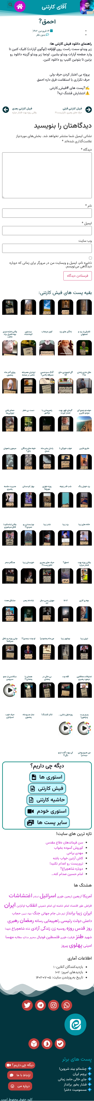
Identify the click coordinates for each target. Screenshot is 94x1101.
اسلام (36, 897)
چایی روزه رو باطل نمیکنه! (9, 640)
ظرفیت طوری (67, 937)
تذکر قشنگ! (47, 715)
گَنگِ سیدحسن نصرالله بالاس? (47, 373)
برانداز (70, 913)
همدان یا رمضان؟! (28, 678)
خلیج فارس (84, 448)
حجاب (16, 913)
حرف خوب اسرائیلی (9, 716)
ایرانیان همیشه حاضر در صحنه (28, 373)
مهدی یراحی (75, 853)
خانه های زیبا (84, 524)
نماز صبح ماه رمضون (28, 716)
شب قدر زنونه (65, 486)
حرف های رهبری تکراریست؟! (47, 564)
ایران (10, 905)
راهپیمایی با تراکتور (47, 412)
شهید (88, 937)
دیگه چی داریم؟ (47, 766)
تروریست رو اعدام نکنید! (66, 863)
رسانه (39, 921)
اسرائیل (48, 895)
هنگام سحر (10, 562)
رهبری (13, 921)
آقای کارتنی (54, 7)
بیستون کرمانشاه (28, 333)
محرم (33, 937)
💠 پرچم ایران (82, 1074)
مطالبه (18, 937)
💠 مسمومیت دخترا (78, 1090)
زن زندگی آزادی (43, 928)
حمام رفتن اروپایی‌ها (9, 412)
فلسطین (52, 937)
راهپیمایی (52, 921)
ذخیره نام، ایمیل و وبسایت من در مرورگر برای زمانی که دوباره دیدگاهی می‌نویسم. (50, 264)
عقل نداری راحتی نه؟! (84, 373)
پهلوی (75, 945)
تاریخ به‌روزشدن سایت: (67, 977)
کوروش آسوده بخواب (68, 848)
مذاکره (26, 937)
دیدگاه (86, 149)
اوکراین (21, 905)
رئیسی (66, 920)
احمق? (47, 22)
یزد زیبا (66, 524)
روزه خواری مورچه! (47, 488)
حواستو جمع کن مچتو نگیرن (84, 412)
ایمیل (87, 223)
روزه (70, 928)
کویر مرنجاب (47, 332)
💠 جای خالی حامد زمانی (75, 1079)
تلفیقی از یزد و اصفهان (84, 333)
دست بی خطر (28, 410)
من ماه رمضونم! (47, 638)
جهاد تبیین (26, 914)
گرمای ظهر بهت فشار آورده (65, 412)
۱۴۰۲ (66, 600)
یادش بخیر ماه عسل (47, 450)
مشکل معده (10, 600)
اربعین (77, 896)
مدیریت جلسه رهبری (10, 488)
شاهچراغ (18, 929)
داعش (87, 921)
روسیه (61, 929)
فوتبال (41, 937)
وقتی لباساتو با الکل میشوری (9, 526)
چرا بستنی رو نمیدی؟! (28, 526)
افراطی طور (85, 905)
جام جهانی (48, 913)
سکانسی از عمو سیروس (10, 678)
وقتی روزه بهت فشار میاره (84, 564)
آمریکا (87, 896)
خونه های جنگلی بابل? (28, 450)
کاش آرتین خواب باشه (68, 858)
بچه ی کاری (84, 600)
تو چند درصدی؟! (28, 638)
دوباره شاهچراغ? (71, 869)
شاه (28, 928)
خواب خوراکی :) (65, 448)
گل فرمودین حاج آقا (66, 373)
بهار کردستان (28, 486)
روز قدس (83, 928)
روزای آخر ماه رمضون (10, 373)
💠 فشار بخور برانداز (78, 1084)
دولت (77, 921)
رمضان (27, 920)
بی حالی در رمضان (47, 678)
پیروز (64, 946)
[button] (10, 4)
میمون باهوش (9, 448)
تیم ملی (60, 913)
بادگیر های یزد (65, 332)
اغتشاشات (20, 895)
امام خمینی (45, 905)
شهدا (8, 929)
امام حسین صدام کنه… (67, 874)
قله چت (65, 676)
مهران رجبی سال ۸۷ (47, 602)
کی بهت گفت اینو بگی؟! (65, 754)
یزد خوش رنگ (84, 486)
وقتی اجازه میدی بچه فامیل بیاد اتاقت (10, 334)
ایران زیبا (84, 638)
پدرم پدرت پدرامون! (84, 716)
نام (88, 206)
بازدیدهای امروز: (71, 972)
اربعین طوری (64, 896)
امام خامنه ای (61, 905)
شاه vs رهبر (28, 600)
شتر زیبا (47, 524)
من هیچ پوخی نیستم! (84, 754)
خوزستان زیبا (28, 562)
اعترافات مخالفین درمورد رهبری (84, 678)
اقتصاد (74, 905)
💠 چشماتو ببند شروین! (75, 1069)
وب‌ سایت (85, 241)
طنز (80, 936)
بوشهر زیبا (65, 638)
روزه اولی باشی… (66, 715)
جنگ (36, 913)
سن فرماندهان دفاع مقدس (64, 842)
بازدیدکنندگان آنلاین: (68, 967)
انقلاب (31, 905)
